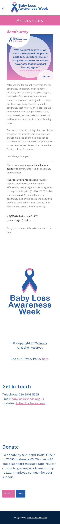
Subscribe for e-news (30, 403)
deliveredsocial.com (37, 517)
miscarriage (14, 220)
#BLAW (33, 216)
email (20, 194)
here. (45, 359)
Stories (26, 220)
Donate (8, 493)
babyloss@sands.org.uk (27, 399)
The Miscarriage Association (22, 179)
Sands (42, 343)
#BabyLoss (21, 216)
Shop (20, 493)
